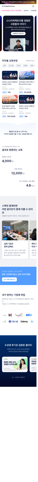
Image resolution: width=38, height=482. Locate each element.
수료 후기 (26, 10)
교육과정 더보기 (30, 61)
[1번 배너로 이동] (16, 48)
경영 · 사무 (33, 65)
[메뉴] (33, 6)
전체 (4, 65)
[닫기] (33, 2)
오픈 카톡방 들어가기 (9, 279)
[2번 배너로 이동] (19, 48)
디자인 (18, 65)
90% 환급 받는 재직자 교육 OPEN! (11, 10)
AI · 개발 (11, 65)
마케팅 (25, 65)
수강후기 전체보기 (20, 377)
